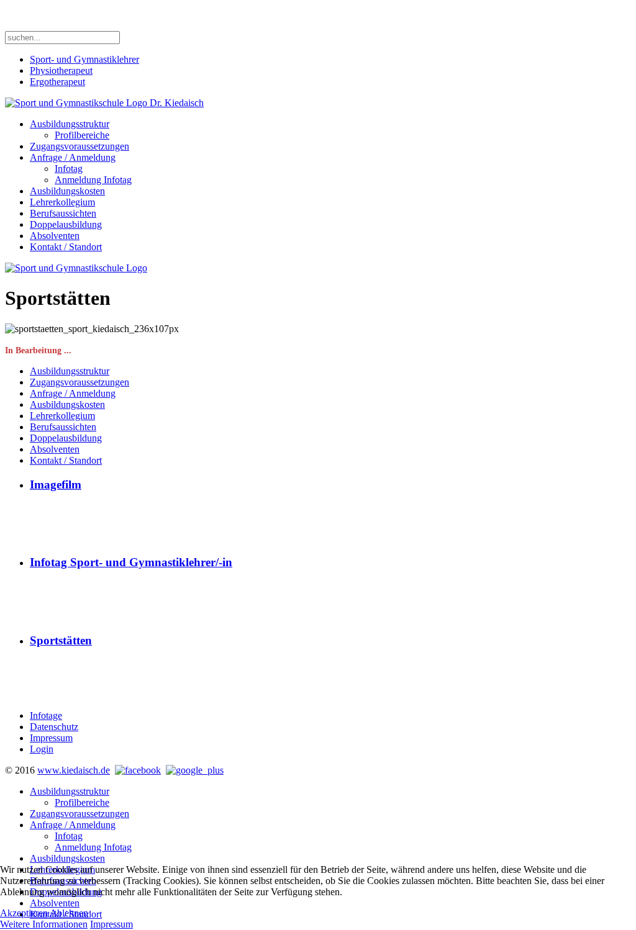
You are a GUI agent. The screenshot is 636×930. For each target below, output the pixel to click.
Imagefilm (55, 484)
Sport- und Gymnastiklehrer (84, 59)
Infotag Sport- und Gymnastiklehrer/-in (131, 562)
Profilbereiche (82, 135)
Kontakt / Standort (66, 247)
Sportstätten (61, 640)
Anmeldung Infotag (93, 179)
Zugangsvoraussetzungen (79, 146)
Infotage (46, 715)
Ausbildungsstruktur (69, 124)
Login (41, 749)
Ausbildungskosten (67, 191)
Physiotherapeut (61, 70)
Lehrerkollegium (62, 202)
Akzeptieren (24, 913)
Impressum (51, 738)
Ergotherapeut (57, 81)
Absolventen (55, 235)
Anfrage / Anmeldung (73, 157)
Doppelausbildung (66, 224)
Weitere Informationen (44, 924)
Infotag (69, 168)
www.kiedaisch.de (73, 770)
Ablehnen (69, 913)
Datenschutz (54, 726)
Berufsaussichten (63, 213)
